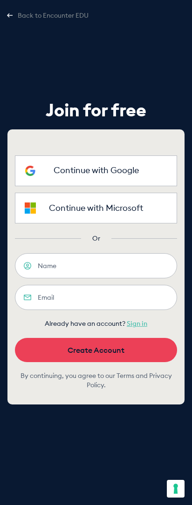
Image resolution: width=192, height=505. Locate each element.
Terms (125, 375)
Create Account (96, 350)
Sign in (137, 323)
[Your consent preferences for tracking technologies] (176, 489)
